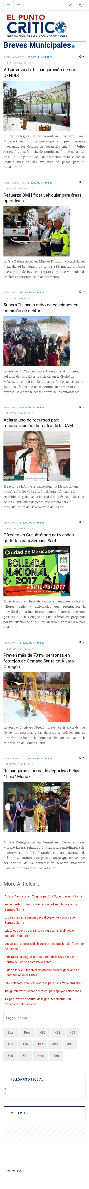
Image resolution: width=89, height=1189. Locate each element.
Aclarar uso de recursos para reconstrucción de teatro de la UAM (38, 423)
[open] (8, 5)
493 (57, 1032)
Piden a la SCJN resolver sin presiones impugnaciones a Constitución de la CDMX (42, 972)
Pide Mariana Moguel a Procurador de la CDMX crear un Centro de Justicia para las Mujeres (41, 959)
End (56, 1056)
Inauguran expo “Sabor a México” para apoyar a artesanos (43, 991)
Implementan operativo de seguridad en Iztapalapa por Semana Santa (41, 907)
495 (10, 1044)
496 (25, 1044)
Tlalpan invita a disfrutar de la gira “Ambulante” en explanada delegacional (38, 1002)
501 (25, 1056)
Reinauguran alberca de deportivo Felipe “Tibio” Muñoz (42, 774)
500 (10, 1056)
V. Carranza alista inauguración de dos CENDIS (39, 73)
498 (55, 1044)
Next (41, 1056)
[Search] (80, 5)
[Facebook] (11, 1089)
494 (72, 1032)
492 (42, 1032)
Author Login (15, 1171)
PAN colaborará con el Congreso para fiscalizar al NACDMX (44, 983)
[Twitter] (11, 1094)
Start (11, 1032)
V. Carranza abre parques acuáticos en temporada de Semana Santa (40, 920)
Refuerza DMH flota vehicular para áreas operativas (42, 198)
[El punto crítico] (44, 26)
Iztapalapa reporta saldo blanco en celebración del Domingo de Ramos (44, 946)
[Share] (70, 5)
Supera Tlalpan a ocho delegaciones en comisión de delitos (40, 308)
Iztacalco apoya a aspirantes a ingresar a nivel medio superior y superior (39, 933)
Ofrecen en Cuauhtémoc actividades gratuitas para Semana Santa (38, 538)
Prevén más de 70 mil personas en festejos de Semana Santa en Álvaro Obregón (38, 661)
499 (70, 1044)
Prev (27, 1032)
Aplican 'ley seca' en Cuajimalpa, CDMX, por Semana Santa (43, 896)
